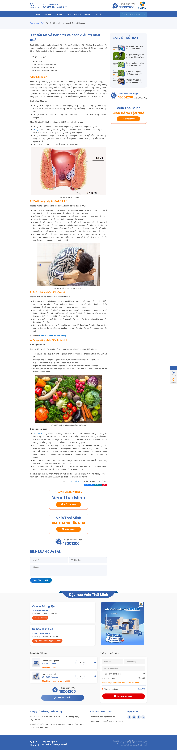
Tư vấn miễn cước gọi (72, 540)
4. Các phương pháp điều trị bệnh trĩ (44, 70)
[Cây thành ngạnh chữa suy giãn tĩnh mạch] (119, 73)
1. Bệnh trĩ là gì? (37, 61)
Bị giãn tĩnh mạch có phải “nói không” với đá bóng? (135, 56)
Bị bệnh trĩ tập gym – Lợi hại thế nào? (135, 47)
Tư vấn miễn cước (127, 4)
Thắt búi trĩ (37, 433)
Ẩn (44, 57)
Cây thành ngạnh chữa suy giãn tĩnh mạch (134, 72)
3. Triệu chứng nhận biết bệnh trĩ (43, 67)
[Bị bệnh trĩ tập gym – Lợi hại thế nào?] (119, 47)
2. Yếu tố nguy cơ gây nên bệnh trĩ (44, 64)
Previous (100, 623)
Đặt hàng (173, 375)
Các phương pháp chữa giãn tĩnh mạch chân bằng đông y (135, 81)
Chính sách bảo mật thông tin (102, 717)
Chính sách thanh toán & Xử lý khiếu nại (107, 721)
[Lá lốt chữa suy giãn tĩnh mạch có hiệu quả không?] (119, 64)
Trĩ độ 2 (36, 129)
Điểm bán (173, 382)
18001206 (126, 7)
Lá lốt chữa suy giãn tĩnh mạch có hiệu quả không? (135, 64)
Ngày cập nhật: (90, 481)
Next (144, 623)
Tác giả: (65, 481)
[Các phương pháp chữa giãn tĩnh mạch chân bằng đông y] (119, 81)
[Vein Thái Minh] (34, 5)
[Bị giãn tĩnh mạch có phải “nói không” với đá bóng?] (119, 56)
